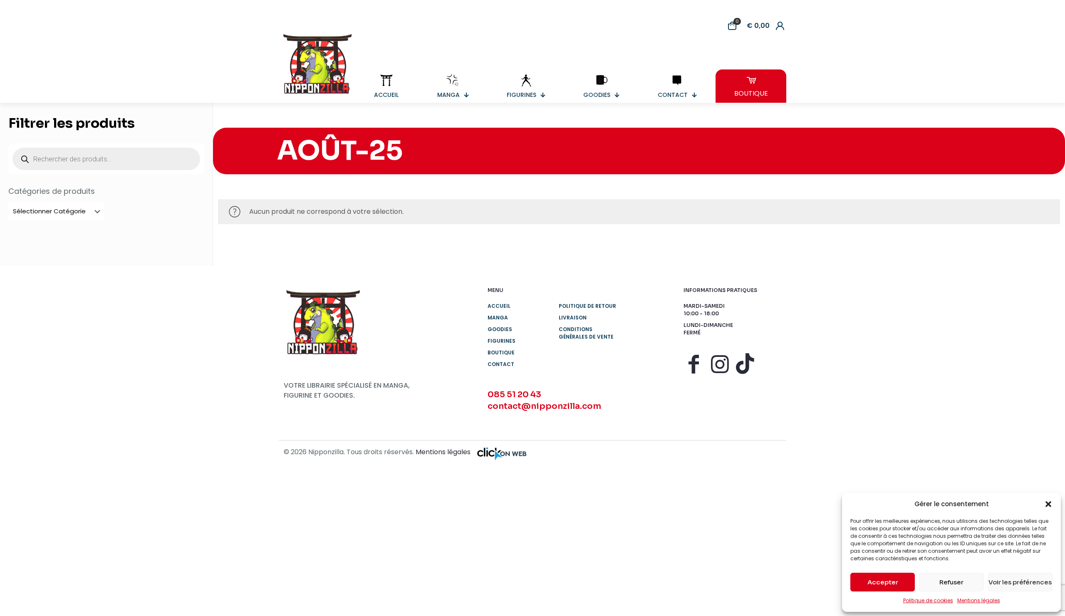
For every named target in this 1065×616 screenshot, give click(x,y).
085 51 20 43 (514, 394)
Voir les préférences (1020, 582)
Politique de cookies (928, 600)
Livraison (573, 317)
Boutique (501, 352)
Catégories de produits (51, 191)
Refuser (951, 582)
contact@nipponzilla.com (544, 406)
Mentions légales (978, 600)
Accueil (499, 305)
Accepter (882, 582)
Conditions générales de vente (586, 333)
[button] (1048, 504)
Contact (501, 364)
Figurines (501, 340)
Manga (498, 317)
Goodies (500, 329)
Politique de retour (587, 305)
